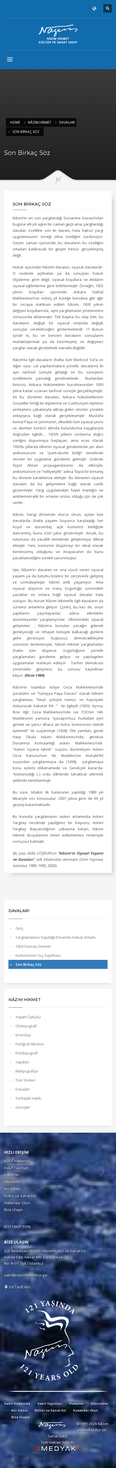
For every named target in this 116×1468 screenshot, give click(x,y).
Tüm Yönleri (25, 1080)
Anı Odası (12, 1188)
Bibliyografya (26, 1071)
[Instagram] (25, 8)
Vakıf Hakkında (17, 1160)
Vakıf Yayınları (16, 1167)
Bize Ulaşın (13, 1209)
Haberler (11, 1174)
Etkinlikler (12, 1181)
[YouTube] (34, 8)
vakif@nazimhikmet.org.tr (26, 1275)
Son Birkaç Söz (28, 964)
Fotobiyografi (26, 1053)
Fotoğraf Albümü (29, 1044)
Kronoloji (23, 1034)
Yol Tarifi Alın (19, 1287)
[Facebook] (8, 8)
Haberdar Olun (17, 1202)
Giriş (19, 928)
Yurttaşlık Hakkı (28, 1098)
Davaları (22, 1089)
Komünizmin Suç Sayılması (38, 955)
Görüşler (22, 1107)
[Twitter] (17, 8)
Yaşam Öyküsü (28, 1016)
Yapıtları (22, 1062)
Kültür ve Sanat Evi (20, 1195)
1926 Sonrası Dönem (33, 946)
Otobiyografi (26, 1025)
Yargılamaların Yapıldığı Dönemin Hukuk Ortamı (55, 937)
